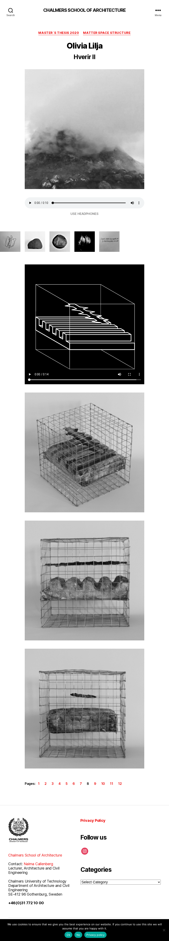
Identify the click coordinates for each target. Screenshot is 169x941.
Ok (68, 934)
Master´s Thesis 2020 (58, 33)
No (78, 934)
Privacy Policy (93, 820)
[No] (164, 930)
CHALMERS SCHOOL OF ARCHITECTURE (84, 10)
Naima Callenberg (38, 864)
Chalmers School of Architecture (35, 855)
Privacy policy (95, 934)
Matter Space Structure (106, 33)
